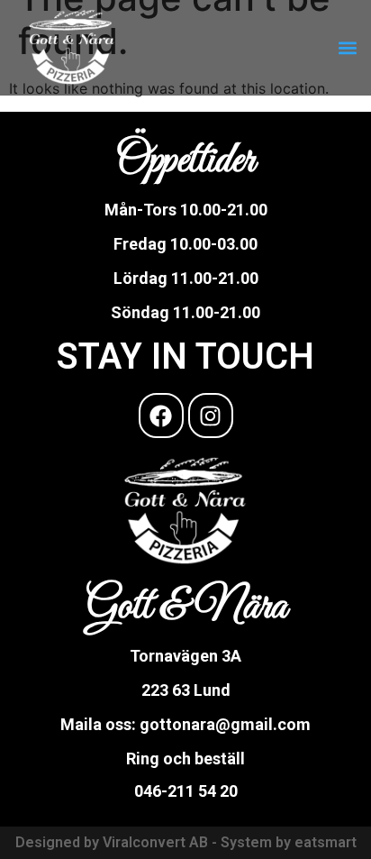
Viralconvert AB (155, 842)
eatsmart (325, 842)
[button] (347, 48)
